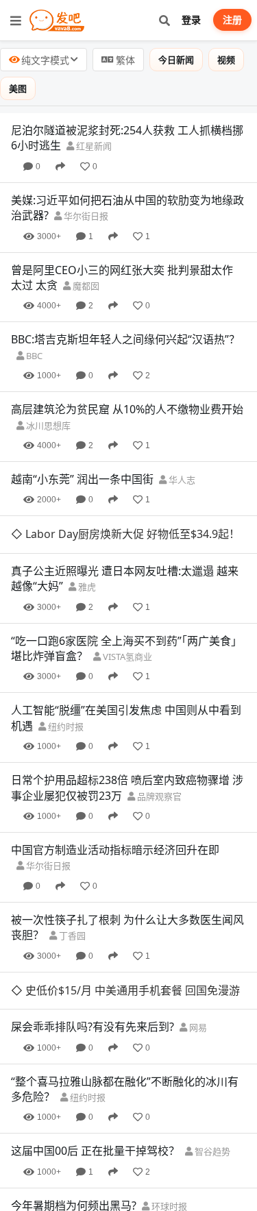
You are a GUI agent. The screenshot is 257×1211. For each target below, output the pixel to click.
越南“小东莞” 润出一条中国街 (82, 479)
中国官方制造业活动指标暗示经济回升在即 (115, 849)
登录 (191, 19)
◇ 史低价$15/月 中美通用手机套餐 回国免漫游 (125, 990)
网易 (197, 1027)
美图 (18, 88)
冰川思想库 (47, 425)
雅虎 (86, 586)
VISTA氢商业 (126, 656)
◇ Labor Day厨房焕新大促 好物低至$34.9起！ (125, 533)
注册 (232, 19)
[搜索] (164, 20)
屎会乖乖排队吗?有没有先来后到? (92, 1026)
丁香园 (71, 935)
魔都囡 (85, 286)
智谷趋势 (211, 1151)
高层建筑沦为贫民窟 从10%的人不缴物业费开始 (127, 409)
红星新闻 (93, 146)
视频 (226, 59)
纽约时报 (65, 726)
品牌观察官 (158, 796)
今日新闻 (176, 59)
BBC (33, 356)
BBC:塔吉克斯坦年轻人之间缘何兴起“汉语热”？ (125, 339)
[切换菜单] (15, 20)
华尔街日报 (85, 216)
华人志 (181, 480)
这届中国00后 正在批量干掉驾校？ (95, 1150)
